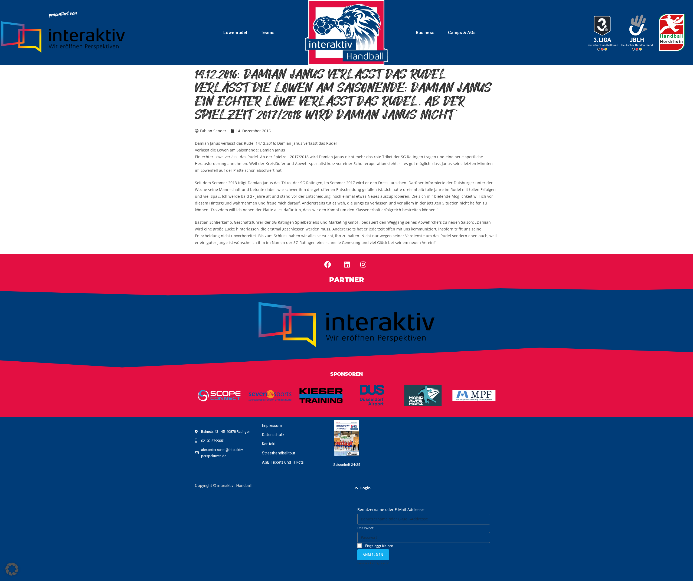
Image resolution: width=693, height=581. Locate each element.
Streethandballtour (279, 453)
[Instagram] (363, 264)
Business (425, 32)
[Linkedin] (347, 264)
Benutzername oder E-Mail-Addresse (390, 509)
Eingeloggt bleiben (378, 545)
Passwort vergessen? (373, 563)
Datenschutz (273, 435)
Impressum (272, 425)
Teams (267, 32)
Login (365, 487)
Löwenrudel (235, 32)
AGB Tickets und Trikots (283, 462)
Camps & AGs (462, 32)
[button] (423, 488)
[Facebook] (328, 264)
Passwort (365, 527)
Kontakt (269, 444)
